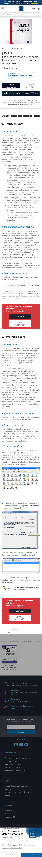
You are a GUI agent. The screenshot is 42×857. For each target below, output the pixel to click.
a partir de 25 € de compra (20, 700)
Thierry (9, 68)
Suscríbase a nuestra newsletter (21, 721)
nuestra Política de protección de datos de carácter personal (21, 722)
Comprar (20, 316)
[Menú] (2, 8)
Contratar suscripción (20, 323)
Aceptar (21, 732)
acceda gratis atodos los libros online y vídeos (24, 692)
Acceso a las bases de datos (14, 632)
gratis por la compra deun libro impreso (24, 684)
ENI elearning (10, 827)
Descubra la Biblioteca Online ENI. (21, 3)
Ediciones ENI (21, 8)
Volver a (21, 75)
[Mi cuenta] (39, 8)
